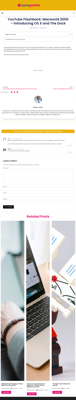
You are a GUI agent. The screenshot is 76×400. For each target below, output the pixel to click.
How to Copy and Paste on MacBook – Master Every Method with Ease (36, 385)
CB (8, 138)
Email (5, 192)
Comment (6, 168)
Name (5, 186)
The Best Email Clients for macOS (61, 384)
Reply (70, 145)
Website (5, 199)
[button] (2, 13)
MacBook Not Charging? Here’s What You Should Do (12, 384)
